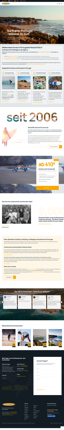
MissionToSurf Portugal (52, 409)
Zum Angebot (47, 187)
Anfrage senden (40, 389)
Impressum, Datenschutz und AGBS (56, 423)
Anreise (25, 412)
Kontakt (35, 417)
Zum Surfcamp (5, 101)
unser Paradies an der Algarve (38, 272)
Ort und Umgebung (26, 415)
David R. (8, 296)
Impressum (36, 416)
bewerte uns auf (51, 416)
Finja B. (52, 296)
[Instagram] (5, 378)
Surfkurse (26, 410)
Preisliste (50, 101)
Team (35, 409)
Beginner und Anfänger (13, 56)
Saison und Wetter (36, 413)
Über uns (26, 405)
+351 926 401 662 (25, 370)
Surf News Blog (36, 410)
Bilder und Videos (35, 406)
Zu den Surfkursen (21, 100)
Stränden (9, 94)
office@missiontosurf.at (21, 376)
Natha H (23, 296)
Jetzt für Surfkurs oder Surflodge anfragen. (36, 64)
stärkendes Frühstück (31, 269)
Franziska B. (38, 296)
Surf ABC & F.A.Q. (26, 418)
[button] (50, 35)
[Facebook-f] (3, 378)
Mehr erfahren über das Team (44, 224)
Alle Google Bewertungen (7, 312)
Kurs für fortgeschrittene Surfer (10, 57)
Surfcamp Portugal (26, 408)
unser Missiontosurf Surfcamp (44, 52)
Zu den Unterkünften (37, 102)
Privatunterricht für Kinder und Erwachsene (12, 59)
